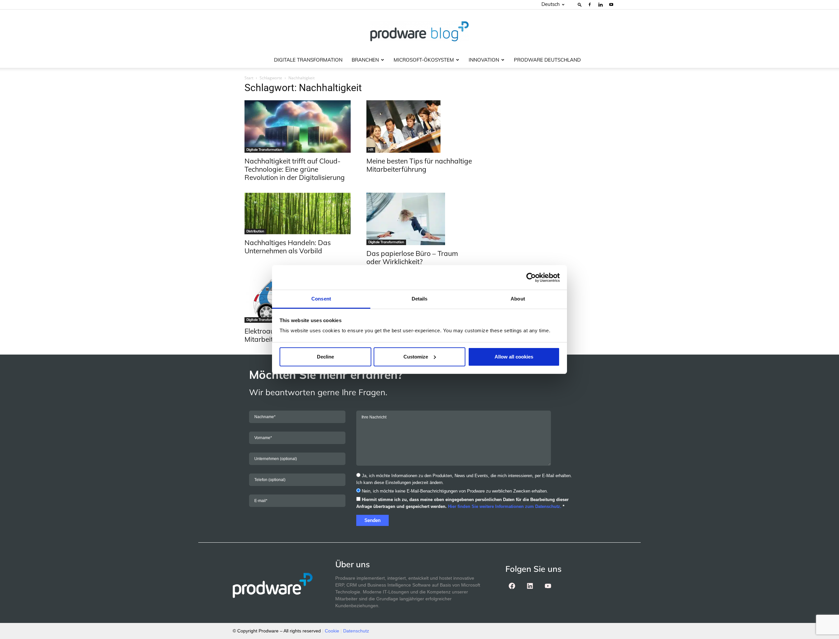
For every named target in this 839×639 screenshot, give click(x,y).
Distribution (255, 231)
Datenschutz (356, 630)
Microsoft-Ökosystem (424, 60)
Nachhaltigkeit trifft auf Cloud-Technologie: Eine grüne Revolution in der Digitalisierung (294, 169)
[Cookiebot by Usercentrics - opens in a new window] (531, 277)
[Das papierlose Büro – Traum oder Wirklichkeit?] (419, 219)
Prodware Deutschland (547, 60)
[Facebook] (590, 4)
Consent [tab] (321, 298)
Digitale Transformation (308, 60)
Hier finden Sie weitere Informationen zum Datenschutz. (504, 506)
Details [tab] (420, 298)
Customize (415, 356)
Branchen (365, 60)
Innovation (484, 60)
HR (370, 149)
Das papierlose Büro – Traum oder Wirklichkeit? (412, 257)
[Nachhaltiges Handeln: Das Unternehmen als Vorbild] (297, 213)
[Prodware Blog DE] (419, 31)
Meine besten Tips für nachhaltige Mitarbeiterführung (419, 165)
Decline (325, 356)
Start (248, 78)
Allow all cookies (514, 356)
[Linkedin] (600, 4)
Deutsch (550, 4)
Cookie (332, 630)
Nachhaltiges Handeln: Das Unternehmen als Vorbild (287, 246)
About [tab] (518, 298)
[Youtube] (611, 4)
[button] (580, 4)
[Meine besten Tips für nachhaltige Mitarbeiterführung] (419, 126)
